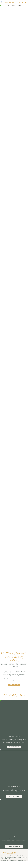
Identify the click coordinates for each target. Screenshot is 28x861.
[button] (25, 2)
